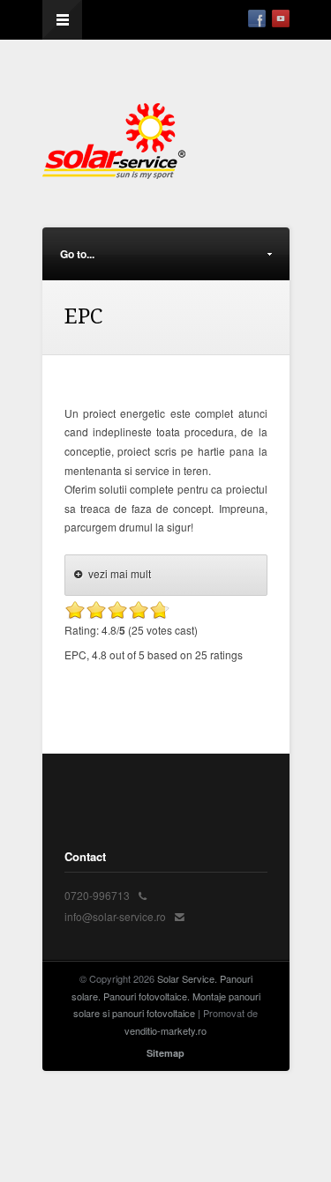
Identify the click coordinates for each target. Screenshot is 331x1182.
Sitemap (165, 1052)
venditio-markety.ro (165, 1030)
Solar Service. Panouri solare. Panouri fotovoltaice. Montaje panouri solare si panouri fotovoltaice (165, 996)
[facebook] (257, 18)
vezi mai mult (119, 573)
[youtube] (281, 18)
